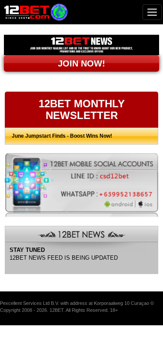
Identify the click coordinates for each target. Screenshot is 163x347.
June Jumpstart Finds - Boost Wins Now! (62, 136)
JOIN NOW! (81, 63)
